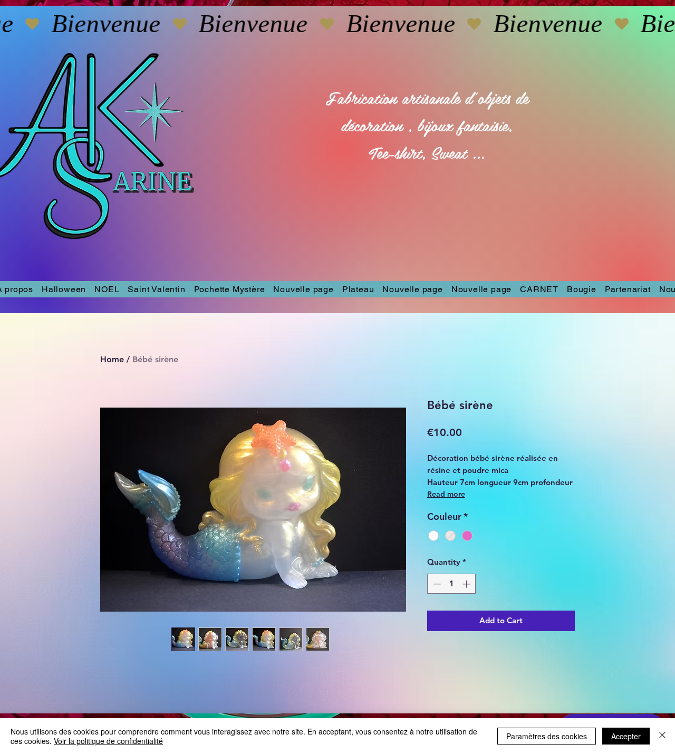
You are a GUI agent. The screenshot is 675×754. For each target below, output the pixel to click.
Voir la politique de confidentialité (108, 741)
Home (112, 359)
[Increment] (467, 584)
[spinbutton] (451, 584)
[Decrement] (436, 584)
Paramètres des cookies (546, 736)
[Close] (662, 736)
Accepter (626, 736)
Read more (446, 494)
